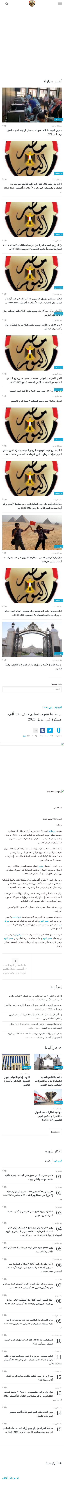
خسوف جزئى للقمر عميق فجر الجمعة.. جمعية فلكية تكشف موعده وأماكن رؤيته (33, 1177)
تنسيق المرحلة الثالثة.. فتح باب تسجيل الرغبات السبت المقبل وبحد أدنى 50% (34, 132)
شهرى (47, 1161)
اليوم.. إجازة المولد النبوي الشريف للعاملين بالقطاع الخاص (17, 1081)
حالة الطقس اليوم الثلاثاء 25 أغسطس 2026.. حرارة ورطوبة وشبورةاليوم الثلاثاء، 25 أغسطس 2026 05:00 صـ (33, 1303)
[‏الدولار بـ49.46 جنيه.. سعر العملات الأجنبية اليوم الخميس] (32, 391)
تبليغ (25, 736)
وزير (41, 866)
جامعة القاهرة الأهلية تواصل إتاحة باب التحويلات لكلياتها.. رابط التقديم (34, 667)
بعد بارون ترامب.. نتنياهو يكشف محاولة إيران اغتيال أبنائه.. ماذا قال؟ (34, 1377)
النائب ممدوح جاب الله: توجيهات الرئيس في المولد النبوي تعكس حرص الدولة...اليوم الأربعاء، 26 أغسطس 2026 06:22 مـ (33, 613)
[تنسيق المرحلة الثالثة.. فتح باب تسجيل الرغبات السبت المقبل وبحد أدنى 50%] (32, 105)
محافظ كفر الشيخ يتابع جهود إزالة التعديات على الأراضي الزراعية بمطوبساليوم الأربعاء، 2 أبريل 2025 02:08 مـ (32, 1429)
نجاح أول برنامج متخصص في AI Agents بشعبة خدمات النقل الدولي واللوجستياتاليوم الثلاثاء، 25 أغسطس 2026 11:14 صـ (33, 1395)
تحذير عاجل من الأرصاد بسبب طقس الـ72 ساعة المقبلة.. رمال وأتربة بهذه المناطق (33, 327)
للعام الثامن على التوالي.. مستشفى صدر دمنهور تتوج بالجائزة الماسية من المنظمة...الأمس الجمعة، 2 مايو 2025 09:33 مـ (34, 380)
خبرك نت (16, 917)
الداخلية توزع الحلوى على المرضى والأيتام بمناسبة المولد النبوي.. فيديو (35, 1213)
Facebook (55, 1132)
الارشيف (58, 707)
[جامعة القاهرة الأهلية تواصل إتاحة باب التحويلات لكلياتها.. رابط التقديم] (32, 639)
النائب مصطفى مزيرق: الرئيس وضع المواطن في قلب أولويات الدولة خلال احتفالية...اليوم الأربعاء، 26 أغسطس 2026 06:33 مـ (33, 301)
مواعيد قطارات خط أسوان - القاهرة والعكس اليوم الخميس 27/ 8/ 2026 (48, 1116)
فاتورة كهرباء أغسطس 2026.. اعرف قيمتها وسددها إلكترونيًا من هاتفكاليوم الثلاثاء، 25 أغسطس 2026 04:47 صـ (32, 1195)
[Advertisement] (32, 40)
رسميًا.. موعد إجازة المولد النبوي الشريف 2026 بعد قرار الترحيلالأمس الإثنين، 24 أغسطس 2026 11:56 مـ (32, 1285)
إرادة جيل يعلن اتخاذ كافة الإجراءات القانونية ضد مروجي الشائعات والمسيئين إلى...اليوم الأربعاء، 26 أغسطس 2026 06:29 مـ (33, 188)
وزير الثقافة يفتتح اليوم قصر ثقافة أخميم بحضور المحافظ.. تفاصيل (36, 1413)
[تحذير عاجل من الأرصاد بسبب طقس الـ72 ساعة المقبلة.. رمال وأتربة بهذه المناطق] (32, 313)
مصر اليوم (44, 921)
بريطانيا (52, 831)
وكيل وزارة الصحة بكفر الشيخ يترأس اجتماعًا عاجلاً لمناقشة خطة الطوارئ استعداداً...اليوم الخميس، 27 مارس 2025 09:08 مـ (32, 247)
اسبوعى (58, 1161)
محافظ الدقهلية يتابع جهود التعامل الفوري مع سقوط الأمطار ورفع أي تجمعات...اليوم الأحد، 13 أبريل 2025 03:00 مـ (32, 506)
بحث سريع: (56, 684)
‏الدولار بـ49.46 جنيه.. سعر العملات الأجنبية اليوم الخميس (36, 401)
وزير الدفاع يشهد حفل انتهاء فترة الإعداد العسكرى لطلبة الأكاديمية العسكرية (32, 1249)
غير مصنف (47, 707)
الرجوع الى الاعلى (10, 1478)
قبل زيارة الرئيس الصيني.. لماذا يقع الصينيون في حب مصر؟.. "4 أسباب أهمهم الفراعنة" (33, 559)
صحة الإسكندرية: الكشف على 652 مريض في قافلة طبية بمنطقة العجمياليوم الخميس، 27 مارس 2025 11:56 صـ (32, 1323)
